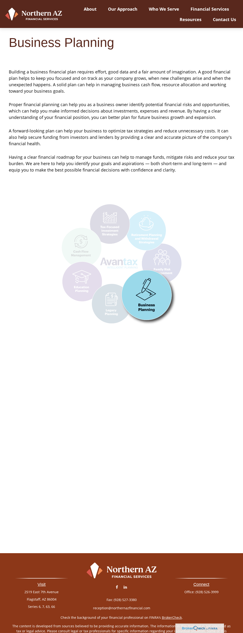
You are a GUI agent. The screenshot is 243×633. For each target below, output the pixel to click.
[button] (90, 9)
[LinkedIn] (125, 587)
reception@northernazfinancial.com (121, 608)
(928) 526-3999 (207, 592)
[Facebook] (117, 587)
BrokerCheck (172, 617)
